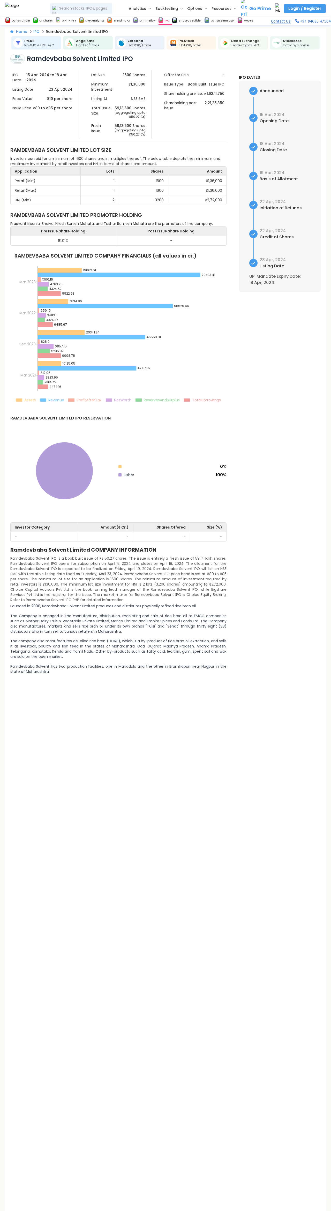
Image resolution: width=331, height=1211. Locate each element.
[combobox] (81, 8)
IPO (36, 31)
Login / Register (304, 8)
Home (21, 31)
